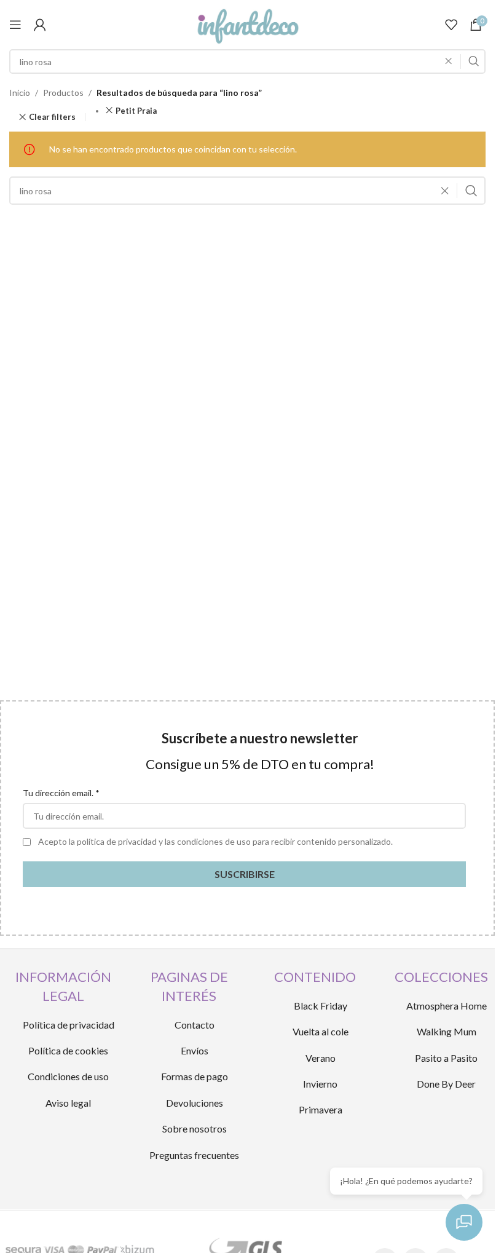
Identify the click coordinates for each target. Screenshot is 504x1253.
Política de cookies (68, 1050)
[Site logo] (247, 23)
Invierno (320, 1083)
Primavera (320, 1109)
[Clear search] (452, 61)
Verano (320, 1058)
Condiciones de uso (68, 1076)
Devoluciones (194, 1103)
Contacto (195, 1024)
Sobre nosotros (194, 1128)
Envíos (194, 1050)
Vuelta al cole (320, 1031)
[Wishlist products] (451, 24)
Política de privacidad (68, 1024)
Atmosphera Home (446, 1005)
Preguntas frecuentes (194, 1155)
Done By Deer (446, 1083)
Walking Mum (446, 1031)
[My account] (40, 24)
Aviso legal (68, 1103)
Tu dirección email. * (61, 793)
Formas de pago (194, 1076)
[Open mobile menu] (15, 24)
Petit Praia (136, 111)
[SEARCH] (473, 61)
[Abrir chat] (464, 1222)
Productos (63, 92)
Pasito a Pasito (446, 1058)
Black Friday (320, 1005)
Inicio (19, 92)
